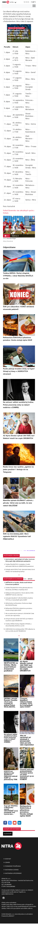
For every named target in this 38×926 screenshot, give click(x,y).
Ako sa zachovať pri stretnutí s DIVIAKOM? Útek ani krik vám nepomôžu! (19, 614)
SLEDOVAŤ (8, 834)
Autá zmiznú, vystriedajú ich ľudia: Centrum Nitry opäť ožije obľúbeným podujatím (20, 560)
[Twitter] (10, 823)
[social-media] (3, 898)
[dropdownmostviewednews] (19, 575)
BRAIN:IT (11, 916)
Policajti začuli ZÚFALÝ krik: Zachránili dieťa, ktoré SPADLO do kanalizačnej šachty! (20, 570)
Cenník (7, 862)
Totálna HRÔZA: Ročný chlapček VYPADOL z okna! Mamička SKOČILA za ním (18, 625)
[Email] (14, 823)
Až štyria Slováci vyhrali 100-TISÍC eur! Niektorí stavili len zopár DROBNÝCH (19, 620)
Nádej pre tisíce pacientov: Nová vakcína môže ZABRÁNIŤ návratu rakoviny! (19, 594)
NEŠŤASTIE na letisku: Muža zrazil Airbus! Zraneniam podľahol (18, 583)
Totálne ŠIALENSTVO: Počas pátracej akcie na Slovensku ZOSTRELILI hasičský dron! (18, 588)
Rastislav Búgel (11, 238)
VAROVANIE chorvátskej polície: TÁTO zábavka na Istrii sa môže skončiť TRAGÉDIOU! (20, 630)
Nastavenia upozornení (13, 873)
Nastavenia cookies (12, 870)
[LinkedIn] (19, 823)
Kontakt (8, 859)
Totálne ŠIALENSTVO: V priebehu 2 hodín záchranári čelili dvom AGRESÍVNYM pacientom (19, 565)
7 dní (24, 579)
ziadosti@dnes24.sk (7, 894)
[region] (15, 2)
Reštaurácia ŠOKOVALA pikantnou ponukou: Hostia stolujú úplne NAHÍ (18, 609)
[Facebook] (5, 823)
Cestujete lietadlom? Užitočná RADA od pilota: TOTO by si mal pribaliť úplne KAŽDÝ (19, 599)
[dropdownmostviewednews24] (19, 635)
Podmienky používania (13, 866)
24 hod (30, 579)
